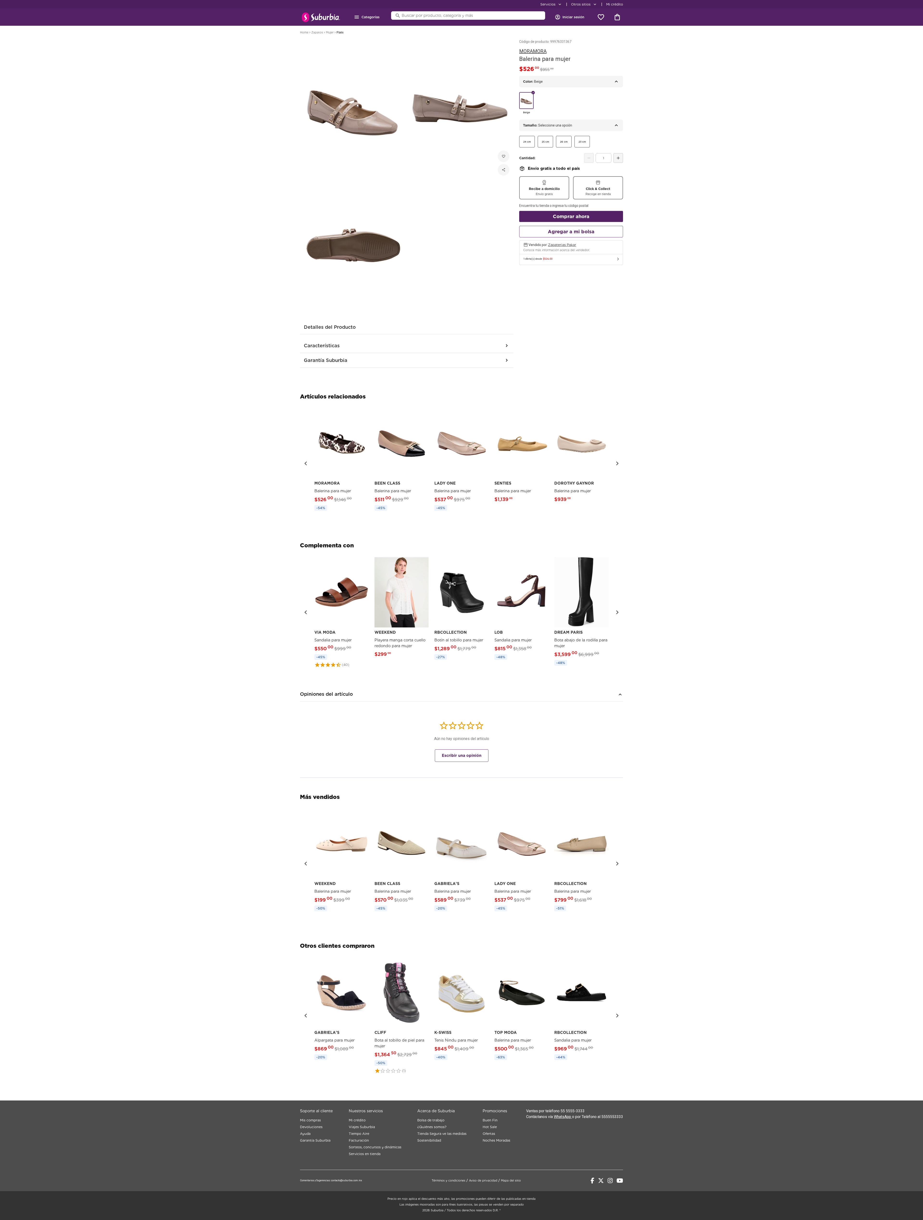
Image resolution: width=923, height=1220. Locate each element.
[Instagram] (610, 1180)
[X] (601, 1180)
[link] (341, 460)
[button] (306, 463)
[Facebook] (592, 1180)
